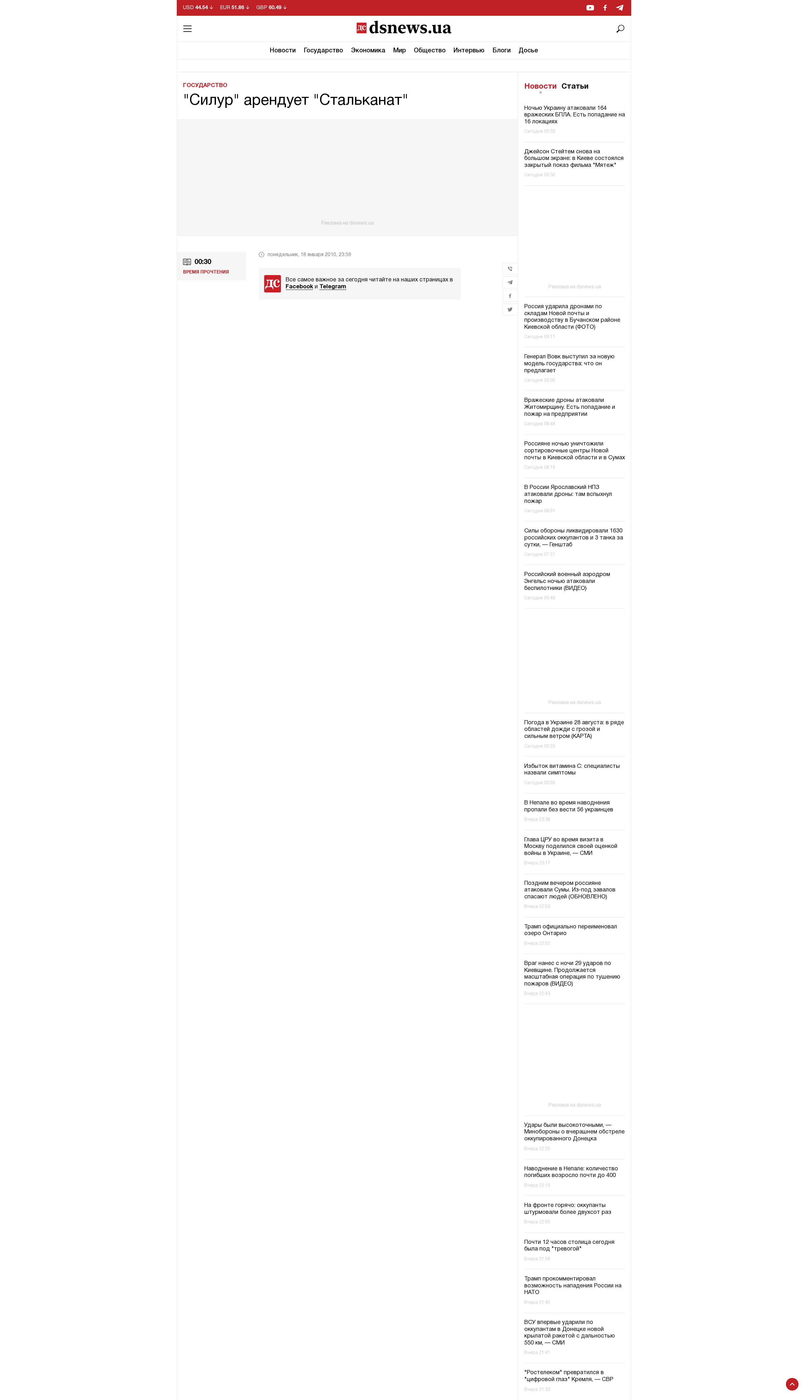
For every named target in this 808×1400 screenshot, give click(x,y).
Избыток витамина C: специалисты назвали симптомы (572, 770)
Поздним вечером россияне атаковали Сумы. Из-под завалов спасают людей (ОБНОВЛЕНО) (569, 890)
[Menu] (187, 29)
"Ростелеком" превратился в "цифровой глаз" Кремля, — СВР (568, 1376)
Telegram (332, 287)
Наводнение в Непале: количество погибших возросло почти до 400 (571, 1172)
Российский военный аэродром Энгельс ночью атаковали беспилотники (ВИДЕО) (567, 581)
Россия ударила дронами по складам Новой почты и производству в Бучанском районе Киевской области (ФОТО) (572, 317)
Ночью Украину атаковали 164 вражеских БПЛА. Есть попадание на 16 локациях (574, 115)
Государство (323, 51)
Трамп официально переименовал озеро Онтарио (570, 930)
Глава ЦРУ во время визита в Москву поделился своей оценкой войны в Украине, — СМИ (570, 846)
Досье (528, 51)
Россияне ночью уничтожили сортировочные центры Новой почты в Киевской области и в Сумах (574, 450)
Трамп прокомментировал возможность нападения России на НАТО (572, 1285)
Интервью (469, 51)
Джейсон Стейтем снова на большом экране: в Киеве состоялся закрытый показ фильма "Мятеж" (574, 158)
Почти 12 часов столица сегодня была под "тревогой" (569, 1246)
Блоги (501, 51)
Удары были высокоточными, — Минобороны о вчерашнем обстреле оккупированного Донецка (574, 1132)
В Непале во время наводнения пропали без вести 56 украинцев (568, 806)
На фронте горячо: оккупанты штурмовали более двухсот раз (567, 1209)
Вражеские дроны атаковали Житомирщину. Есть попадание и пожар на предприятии (569, 407)
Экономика (368, 51)
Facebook (299, 287)
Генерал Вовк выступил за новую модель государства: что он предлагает (569, 363)
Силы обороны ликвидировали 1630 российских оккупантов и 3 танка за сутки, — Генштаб (573, 537)
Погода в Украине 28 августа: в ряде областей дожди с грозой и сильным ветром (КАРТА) (574, 729)
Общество (430, 51)
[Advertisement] (347, 172)
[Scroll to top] (792, 1384)
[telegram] (620, 7)
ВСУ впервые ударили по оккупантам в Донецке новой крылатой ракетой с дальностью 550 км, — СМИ (569, 1333)
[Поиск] (620, 29)
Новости (283, 51)
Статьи (575, 86)
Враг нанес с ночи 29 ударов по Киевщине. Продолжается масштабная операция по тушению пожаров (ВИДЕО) (572, 974)
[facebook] (605, 7)
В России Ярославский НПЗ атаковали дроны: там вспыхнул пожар (568, 494)
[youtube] (590, 7)
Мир (399, 51)
